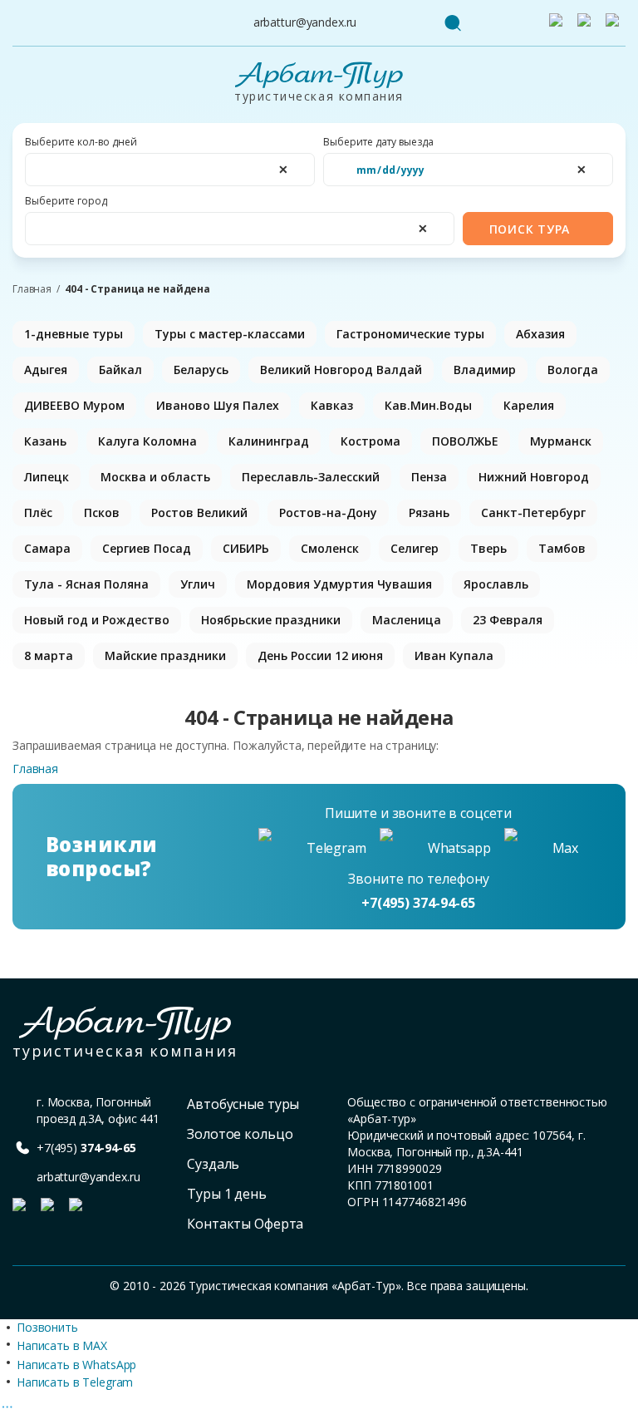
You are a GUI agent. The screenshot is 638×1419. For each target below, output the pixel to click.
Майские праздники (165, 655)
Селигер (414, 548)
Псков (102, 512)
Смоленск (330, 548)
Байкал (120, 369)
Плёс (38, 512)
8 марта (48, 655)
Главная (32, 289)
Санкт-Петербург (533, 512)
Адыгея (45, 369)
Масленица (406, 620)
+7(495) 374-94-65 (418, 903)
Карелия (528, 405)
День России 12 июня (320, 655)
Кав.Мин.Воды (428, 405)
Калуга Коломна (147, 441)
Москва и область (155, 477)
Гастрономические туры (410, 334)
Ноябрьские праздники (271, 620)
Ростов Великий (199, 512)
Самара (47, 548)
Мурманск (560, 441)
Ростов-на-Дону (328, 512)
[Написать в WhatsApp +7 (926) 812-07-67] (587, 23)
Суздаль (213, 1164)
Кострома (370, 441)
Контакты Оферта (245, 1224)
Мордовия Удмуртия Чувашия (339, 584)
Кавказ (332, 405)
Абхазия (540, 334)
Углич (197, 584)
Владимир (485, 369)
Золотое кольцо (239, 1134)
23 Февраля (507, 620)
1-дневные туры (73, 334)
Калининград (268, 441)
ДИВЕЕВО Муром (74, 405)
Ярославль (496, 584)
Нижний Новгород (533, 477)
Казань (45, 441)
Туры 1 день (226, 1194)
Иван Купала (454, 655)
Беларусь (201, 369)
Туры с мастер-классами (230, 334)
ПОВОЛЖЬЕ (465, 441)
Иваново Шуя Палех (217, 405)
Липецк (46, 477)
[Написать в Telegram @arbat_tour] (559, 23)
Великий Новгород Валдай (341, 369)
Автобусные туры (243, 1104)
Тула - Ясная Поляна (86, 584)
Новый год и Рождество (96, 620)
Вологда (572, 369)
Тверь (488, 548)
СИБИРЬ (246, 548)
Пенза (429, 477)
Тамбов (562, 548)
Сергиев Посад (146, 548)
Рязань (429, 512)
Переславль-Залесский (311, 477)
